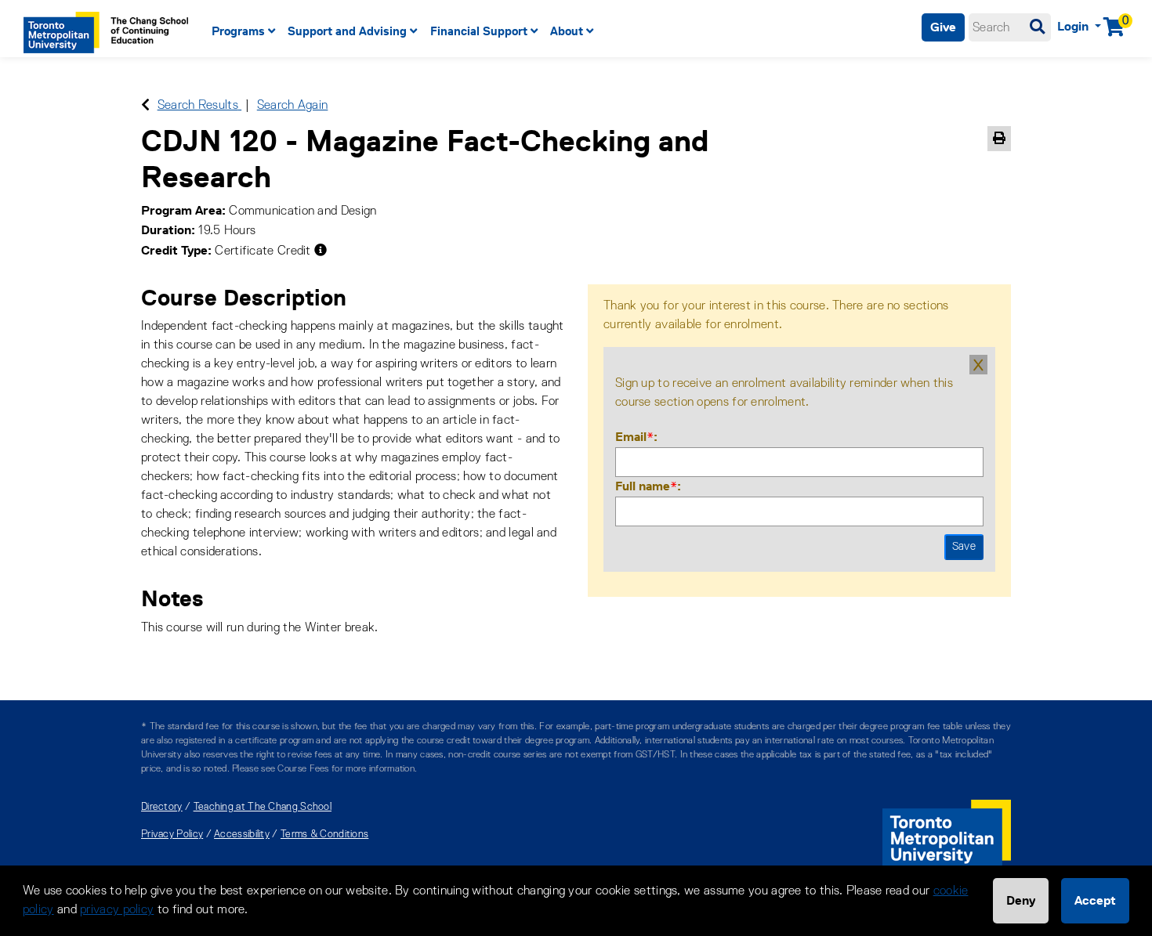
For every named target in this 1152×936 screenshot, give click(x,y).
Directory (162, 807)
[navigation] (488, 32)
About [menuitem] (566, 30)
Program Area (181, 210)
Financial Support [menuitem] (478, 30)
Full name (646, 486)
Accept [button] (1095, 900)
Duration (166, 229)
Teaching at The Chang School (262, 807)
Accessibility (242, 834)
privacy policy (117, 910)
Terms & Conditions (324, 834)
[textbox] (1010, 27)
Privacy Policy (172, 834)
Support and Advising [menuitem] (347, 30)
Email (634, 436)
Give (943, 27)
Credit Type (174, 250)
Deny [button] (1020, 900)
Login (1074, 26)
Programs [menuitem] (238, 30)
